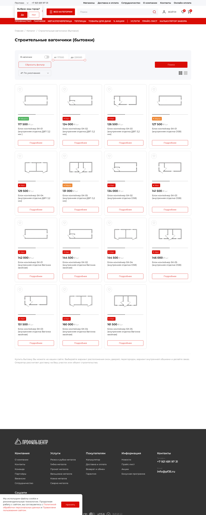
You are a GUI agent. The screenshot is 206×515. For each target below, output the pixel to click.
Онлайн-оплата (182, 3)
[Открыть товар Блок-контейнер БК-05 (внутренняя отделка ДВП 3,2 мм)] (81, 167)
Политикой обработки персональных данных (29, 506)
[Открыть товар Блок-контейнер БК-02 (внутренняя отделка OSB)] (125, 167)
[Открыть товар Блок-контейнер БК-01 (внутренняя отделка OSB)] (170, 101)
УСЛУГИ (135, 21)
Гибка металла (58, 464)
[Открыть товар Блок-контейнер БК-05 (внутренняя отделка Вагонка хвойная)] (125, 301)
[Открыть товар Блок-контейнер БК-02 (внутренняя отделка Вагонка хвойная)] (81, 234)
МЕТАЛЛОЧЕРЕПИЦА (60, 21)
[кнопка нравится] (20, 89)
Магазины (89, 3)
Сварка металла (59, 483)
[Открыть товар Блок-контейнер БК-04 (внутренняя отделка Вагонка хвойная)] (81, 301)
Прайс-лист (128, 464)
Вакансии (20, 478)
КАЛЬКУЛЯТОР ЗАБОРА (173, 21)
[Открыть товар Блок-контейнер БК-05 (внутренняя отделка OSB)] (170, 234)
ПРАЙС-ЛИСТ (149, 21)
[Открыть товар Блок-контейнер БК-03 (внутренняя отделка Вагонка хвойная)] (36, 301)
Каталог (31, 31)
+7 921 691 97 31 (40, 3)
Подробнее (36, 142)
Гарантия (91, 473)
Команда (19, 469)
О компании (150, 3)
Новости (126, 459)
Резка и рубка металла (63, 459)
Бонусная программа (133, 473)
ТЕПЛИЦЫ (80, 21)
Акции (125, 469)
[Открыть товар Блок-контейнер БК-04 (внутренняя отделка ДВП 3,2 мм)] (36, 167)
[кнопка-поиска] (154, 11)
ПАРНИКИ (39, 21)
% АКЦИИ (118, 21)
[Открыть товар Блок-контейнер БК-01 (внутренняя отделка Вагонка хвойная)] (36, 234)
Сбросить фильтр (35, 64)
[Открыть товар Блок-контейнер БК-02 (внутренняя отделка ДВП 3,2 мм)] (81, 101)
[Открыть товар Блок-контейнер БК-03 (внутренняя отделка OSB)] (170, 167)
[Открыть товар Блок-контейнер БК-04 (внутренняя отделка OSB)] (125, 234)
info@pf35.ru (166, 471)
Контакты (165, 3)
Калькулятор (93, 459)
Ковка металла (58, 478)
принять (70, 504)
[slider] (53, 60)
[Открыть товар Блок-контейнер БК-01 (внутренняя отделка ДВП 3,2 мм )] (36, 101)
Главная (19, 31)
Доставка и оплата (108, 3)
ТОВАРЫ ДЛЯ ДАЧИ (100, 21)
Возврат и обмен (95, 469)
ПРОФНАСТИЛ (23, 21)
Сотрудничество (130, 3)
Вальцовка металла (61, 473)
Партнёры (20, 473)
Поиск (171, 64)
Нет (34, 14)
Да (22, 14)
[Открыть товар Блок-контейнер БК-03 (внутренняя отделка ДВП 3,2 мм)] (125, 101)
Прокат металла (59, 469)
